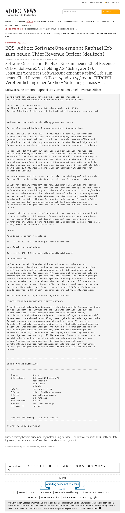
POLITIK (51, 21)
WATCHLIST (116, 2)
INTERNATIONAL (13, 25)
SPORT (59, 21)
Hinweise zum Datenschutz (95, 492)
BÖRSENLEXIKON (96, 2)
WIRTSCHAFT (40, 21)
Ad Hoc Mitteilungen (53, 33)
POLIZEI (110, 21)
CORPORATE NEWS (67, 29)
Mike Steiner (69, 497)
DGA (24, 43)
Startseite (30, 33)
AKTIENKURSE (18, 21)
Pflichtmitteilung (12, 43)
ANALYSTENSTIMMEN (51, 29)
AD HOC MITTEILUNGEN (14, 29)
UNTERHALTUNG (71, 21)
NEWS (8, 21)
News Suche (108, 11)
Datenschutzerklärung (66, 492)
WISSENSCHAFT (88, 21)
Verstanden (92, 508)
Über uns (33, 497)
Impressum (46, 492)
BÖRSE (30, 21)
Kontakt (32, 492)
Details (83, 508)
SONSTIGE (26, 25)
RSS (107, 2)
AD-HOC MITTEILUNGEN (33, 29)
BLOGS (84, 2)
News (22, 492)
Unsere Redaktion (50, 497)
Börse (39, 33)
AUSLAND (101, 21)
